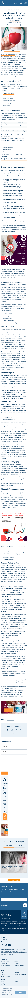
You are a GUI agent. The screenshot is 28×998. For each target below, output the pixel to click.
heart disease (11, 84)
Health (17, 9)
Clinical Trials (4, 985)
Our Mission (4, 963)
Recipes (3, 983)
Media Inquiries (5, 967)
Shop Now (8, 710)
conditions (10, 720)
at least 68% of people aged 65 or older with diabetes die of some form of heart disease (13, 159)
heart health (8, 675)
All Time (19, 846)
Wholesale (17, 967)
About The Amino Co (6, 961)
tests (7, 275)
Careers (16, 961)
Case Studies (17, 983)
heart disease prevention (8, 54)
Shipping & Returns (5, 976)
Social (2, 981)
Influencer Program (19, 965)
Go (25, 905)
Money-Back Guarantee (20, 974)
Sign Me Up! (5, 816)
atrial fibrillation (7, 181)
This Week (9, 846)
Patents (16, 981)
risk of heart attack (17, 66)
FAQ (2, 972)
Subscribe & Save (5, 965)
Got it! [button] (20, 992)
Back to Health (15, 880)
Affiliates (16, 963)
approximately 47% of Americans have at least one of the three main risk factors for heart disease (13, 140)
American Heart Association (12, 51)
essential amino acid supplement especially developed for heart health (13, 687)
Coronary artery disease (8, 93)
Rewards (16, 972)
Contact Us (3, 974)
